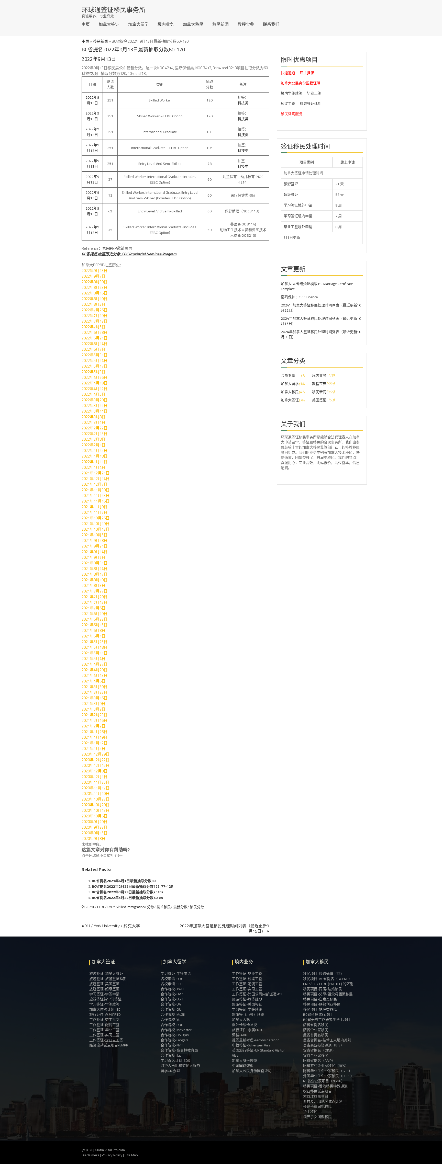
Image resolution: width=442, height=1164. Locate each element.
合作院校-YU (171, 1019)
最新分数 (180, 907)
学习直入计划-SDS (175, 1060)
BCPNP (89, 907)
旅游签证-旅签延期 (247, 999)
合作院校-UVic (172, 994)
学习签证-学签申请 (104, 994)
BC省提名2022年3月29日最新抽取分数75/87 (127, 892)
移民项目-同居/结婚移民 (322, 988)
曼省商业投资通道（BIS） (323, 1045)
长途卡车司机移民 (317, 1106)
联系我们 (271, 24)
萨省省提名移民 (315, 1024)
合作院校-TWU (172, 988)
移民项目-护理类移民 (320, 1009)
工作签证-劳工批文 (104, 1019)
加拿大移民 (193, 24)
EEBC (101, 907)
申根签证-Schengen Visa (251, 1045)
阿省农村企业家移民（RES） (326, 1065)
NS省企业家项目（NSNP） (324, 1080)
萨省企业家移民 (315, 1029)
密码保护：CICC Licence (299, 297)
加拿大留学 (138, 24)
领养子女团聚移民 (317, 1116)
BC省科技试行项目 (318, 1014)
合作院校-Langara (175, 1040)
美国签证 (319, 400)
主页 (86, 24)
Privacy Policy (112, 1155)
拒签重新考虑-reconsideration (256, 1040)
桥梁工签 (288, 103)
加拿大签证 (109, 24)
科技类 (243, 103)
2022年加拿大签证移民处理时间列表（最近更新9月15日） (224, 928)
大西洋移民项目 (315, 1096)
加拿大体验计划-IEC (104, 1009)
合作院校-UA (171, 1004)
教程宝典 (246, 24)
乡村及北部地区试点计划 (322, 1101)
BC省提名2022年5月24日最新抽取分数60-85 (127, 897)
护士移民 (310, 1111)
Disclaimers (90, 1155)
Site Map (131, 1155)
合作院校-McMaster (176, 1029)
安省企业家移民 (315, 1055)
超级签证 (291, 194)
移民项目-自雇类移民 (320, 999)
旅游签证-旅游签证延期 (108, 978)
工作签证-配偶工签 (104, 1024)
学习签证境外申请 (298, 205)
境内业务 (166, 24)
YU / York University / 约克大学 (112, 926)
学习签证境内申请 (298, 216)
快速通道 (288, 73)
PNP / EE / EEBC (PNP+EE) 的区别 (328, 983)
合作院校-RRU (172, 1024)
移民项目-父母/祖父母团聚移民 (328, 994)
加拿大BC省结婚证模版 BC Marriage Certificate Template (317, 286)
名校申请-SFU (172, 983)
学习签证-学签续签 (104, 1004)
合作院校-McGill (173, 1014)
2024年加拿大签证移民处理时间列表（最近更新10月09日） (321, 334)
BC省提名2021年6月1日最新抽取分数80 (124, 880)
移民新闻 (220, 24)
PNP (110, 907)
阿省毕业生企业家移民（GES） (327, 1070)
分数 (150, 907)
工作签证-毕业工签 (104, 1029)
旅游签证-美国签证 (104, 983)
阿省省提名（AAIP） (319, 1060)
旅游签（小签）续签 (248, 1014)
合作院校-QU (171, 1009)
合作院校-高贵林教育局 (179, 1050)
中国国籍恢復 (242, 1065)
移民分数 (197, 907)
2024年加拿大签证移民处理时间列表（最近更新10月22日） (321, 308)
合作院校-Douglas (175, 1034)
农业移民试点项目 (317, 1091)
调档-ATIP (239, 1034)
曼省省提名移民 (315, 1034)
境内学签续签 (291, 93)
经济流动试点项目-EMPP (108, 1045)
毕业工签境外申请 (298, 226)
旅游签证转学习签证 (105, 999)
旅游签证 (291, 183)
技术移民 (164, 907)
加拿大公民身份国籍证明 (300, 83)
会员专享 (288, 375)
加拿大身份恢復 (244, 1060)
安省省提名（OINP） (319, 1050)
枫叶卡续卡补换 (244, 1024)
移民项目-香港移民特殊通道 (325, 1086)
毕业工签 (314, 93)
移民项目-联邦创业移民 (321, 1004)
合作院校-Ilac (171, 1055)
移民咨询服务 (291, 113)
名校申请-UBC (172, 978)
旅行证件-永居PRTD (105, 1014)
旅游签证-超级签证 (104, 988)
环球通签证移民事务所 (114, 9)
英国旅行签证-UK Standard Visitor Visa (258, 1053)
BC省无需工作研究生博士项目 (326, 1019)
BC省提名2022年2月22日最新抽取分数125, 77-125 (132, 886)
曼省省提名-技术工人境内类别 (327, 1040)
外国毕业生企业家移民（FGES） (328, 1075)
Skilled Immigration (130, 907)
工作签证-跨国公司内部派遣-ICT (257, 994)
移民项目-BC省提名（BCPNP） (327, 978)
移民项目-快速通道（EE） (323, 973)
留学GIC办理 (170, 1070)
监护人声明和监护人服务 (180, 1065)
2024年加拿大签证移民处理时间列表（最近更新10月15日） (321, 321)
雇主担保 (307, 73)
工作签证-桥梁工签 (247, 978)
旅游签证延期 (310, 103)
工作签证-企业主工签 (106, 1040)
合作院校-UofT (172, 999)
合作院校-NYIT (172, 1045)
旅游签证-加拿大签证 (106, 973)
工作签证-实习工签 (104, 1034)
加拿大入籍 (241, 1019)
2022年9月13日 (92, 100)
